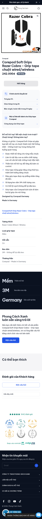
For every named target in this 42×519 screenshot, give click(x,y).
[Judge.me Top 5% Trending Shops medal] (32, 433)
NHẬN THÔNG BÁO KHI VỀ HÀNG (21, 515)
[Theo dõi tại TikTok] (20, 501)
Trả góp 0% (8, 99)
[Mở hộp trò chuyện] (38, 515)
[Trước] (2, 2)
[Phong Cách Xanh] (21, 8)
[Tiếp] (39, 2)
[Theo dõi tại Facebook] (3, 501)
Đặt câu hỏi (11, 340)
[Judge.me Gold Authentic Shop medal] (32, 423)
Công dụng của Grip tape (14, 124)
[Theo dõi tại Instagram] (9, 501)
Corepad (5, 58)
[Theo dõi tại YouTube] (14, 501)
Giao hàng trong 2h (12, 104)
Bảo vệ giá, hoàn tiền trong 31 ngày (18, 109)
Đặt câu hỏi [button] (21, 385)
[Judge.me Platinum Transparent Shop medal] (21, 423)
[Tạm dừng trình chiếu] (36, 2)
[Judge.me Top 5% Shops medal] (21, 433)
